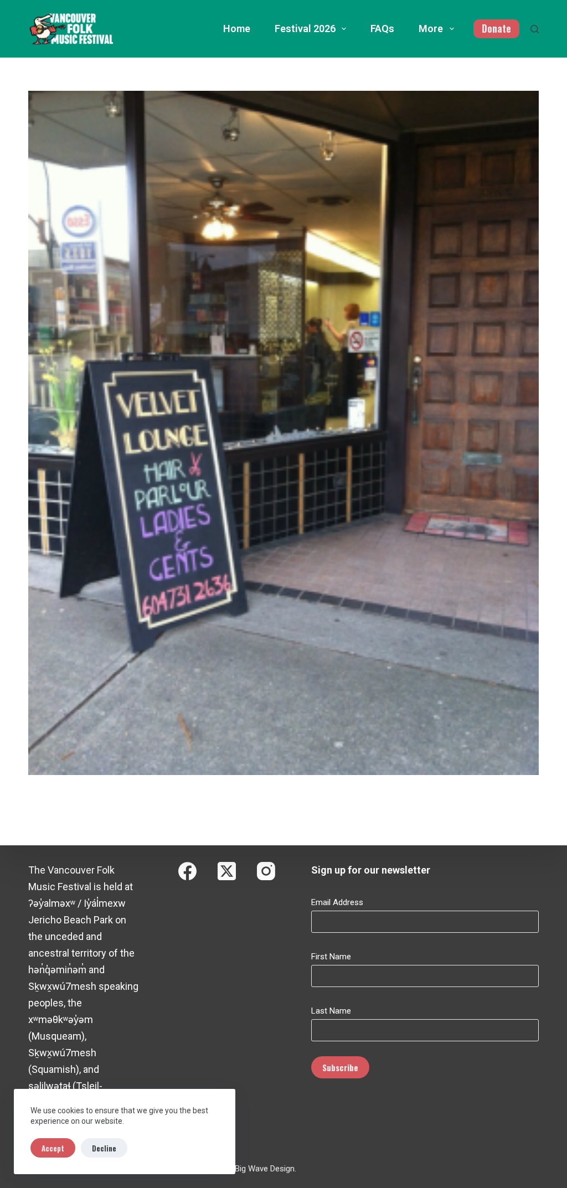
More (431, 28)
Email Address (337, 902)
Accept (53, 1148)
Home (236, 28)
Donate (496, 28)
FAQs (382, 28)
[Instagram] (266, 871)
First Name (331, 957)
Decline (104, 1148)
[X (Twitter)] (227, 871)
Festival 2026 (305, 28)
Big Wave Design (265, 1169)
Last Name (331, 1011)
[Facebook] (187, 871)
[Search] (534, 29)
